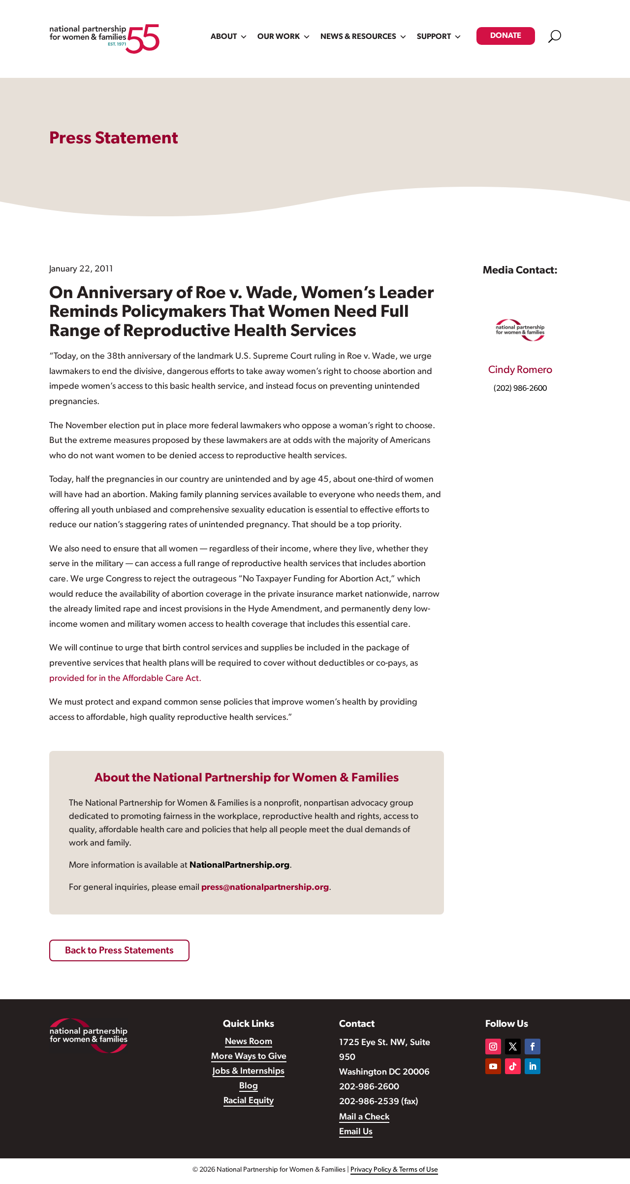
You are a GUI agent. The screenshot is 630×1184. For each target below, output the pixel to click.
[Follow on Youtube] (493, 1066)
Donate (505, 36)
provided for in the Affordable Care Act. (125, 679)
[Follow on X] (513, 1046)
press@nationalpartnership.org (265, 887)
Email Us (356, 1132)
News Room (248, 1042)
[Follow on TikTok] (513, 1066)
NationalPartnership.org (239, 865)
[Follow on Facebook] (532, 1046)
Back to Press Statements (119, 951)
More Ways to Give (248, 1056)
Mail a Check (364, 1117)
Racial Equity (248, 1101)
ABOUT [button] (224, 37)
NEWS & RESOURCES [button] (358, 37)
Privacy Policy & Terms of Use (394, 1170)
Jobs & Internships (248, 1071)
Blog (248, 1086)
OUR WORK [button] (278, 37)
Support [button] (434, 37)
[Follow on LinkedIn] (532, 1066)
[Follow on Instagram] (493, 1046)
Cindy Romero (520, 370)
